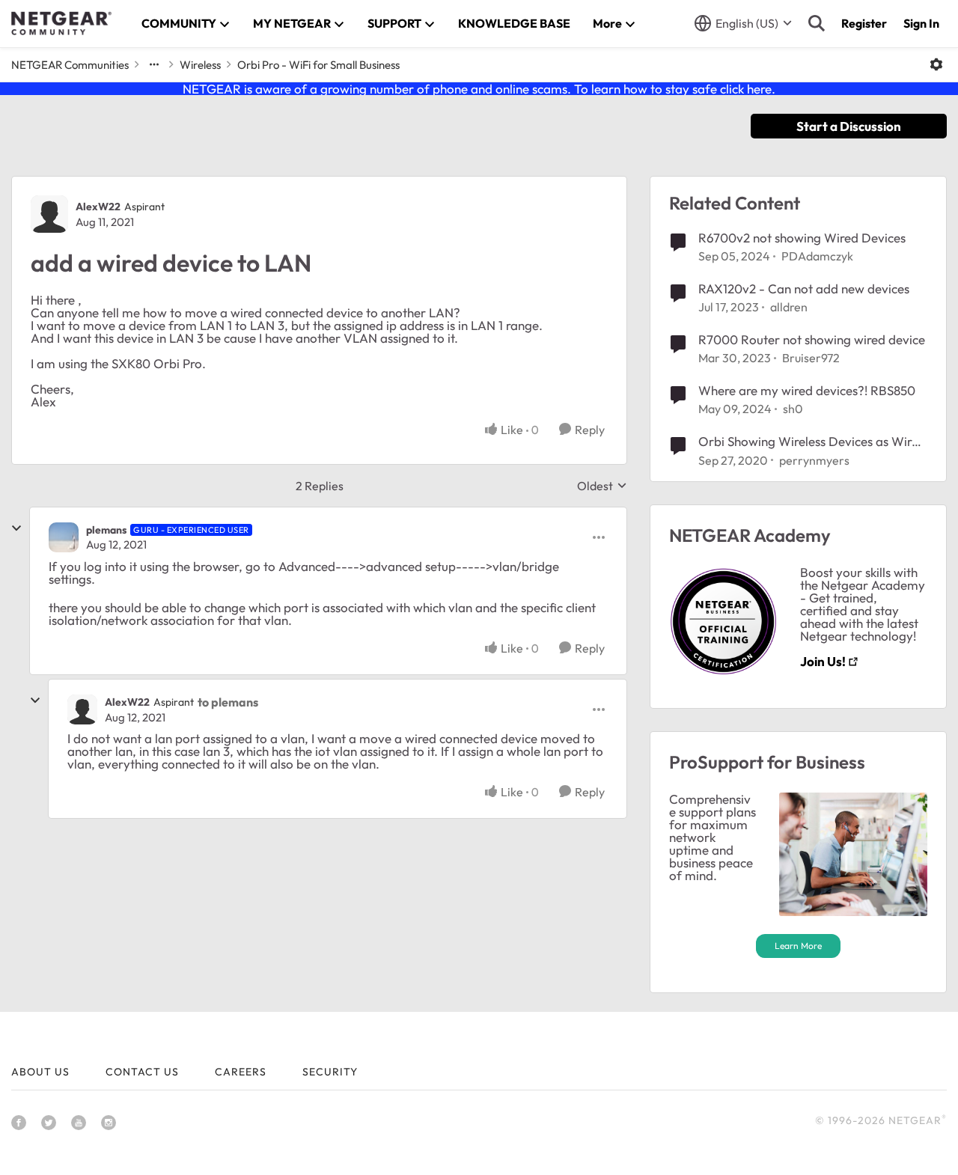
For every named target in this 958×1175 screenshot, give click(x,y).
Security (330, 1071)
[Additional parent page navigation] (154, 64)
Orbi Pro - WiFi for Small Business (318, 65)
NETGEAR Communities (70, 65)
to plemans (228, 702)
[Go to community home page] (61, 23)
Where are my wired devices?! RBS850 (806, 390)
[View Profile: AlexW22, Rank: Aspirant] (49, 214)
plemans (106, 530)
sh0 (793, 409)
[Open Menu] (936, 64)
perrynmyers (814, 460)
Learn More (798, 945)
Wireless (200, 65)
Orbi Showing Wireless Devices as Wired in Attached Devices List (812, 441)
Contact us (142, 1071)
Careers (240, 1071)
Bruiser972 (811, 358)
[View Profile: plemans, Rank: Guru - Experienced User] (64, 537)
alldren (789, 307)
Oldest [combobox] (602, 486)
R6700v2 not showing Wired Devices (802, 237)
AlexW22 (98, 206)
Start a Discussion (848, 126)
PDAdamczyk (817, 256)
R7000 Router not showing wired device (811, 339)
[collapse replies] (16, 528)
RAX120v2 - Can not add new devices (803, 288)
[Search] (817, 23)
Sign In (921, 23)
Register (864, 23)
